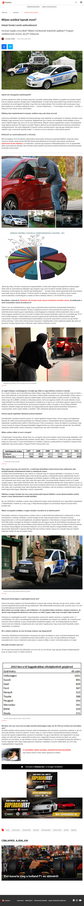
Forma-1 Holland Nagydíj (49, 6)
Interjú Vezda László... (31, 12)
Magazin (16, 12)
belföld (36, 830)
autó (7, 830)
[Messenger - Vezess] (10, 46)
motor (66, 830)
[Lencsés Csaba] (3, 39)
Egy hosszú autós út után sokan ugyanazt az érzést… (42, 753)
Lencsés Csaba (10, 39)
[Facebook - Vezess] (4, 46)
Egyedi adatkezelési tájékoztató (57, 900)
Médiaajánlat (29, 900)
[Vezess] (8, 2)
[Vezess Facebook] (74, 896)
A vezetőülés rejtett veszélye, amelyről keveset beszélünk (47, 750)
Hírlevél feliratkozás (33, 6)
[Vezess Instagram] (77, 896)
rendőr (73, 830)
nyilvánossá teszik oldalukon (12, 143)
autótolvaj (16, 830)
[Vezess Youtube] (80, 896)
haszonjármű (46, 830)
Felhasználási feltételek (40, 900)
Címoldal (4, 12)
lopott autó (57, 830)
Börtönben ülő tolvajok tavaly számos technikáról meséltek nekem (44, 300)
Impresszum (20, 900)
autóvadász (26, 830)
